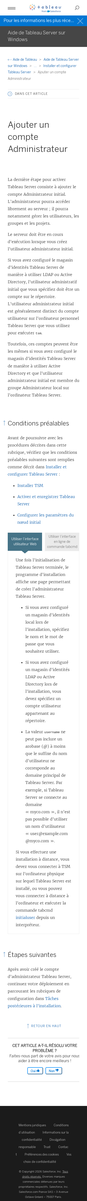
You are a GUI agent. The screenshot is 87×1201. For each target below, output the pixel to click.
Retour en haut (45, 1026)
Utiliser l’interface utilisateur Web (25, 541)
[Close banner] (81, 20)
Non (52, 1071)
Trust (47, 1147)
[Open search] (77, 8)
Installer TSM (30, 485)
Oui (33, 1071)
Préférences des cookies (42, 1154)
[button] (10, 94)
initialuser (25, 917)
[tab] (25, 542)
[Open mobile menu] (11, 8)
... (35, 66)
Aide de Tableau (25, 60)
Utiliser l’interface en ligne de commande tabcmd (62, 542)
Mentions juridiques (32, 1125)
